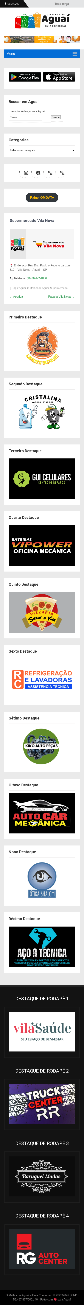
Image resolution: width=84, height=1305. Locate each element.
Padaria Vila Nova (61, 296)
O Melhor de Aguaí (38, 288)
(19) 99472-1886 (37, 278)
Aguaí (22, 288)
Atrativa (16, 296)
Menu (10, 53)
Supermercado (59, 288)
